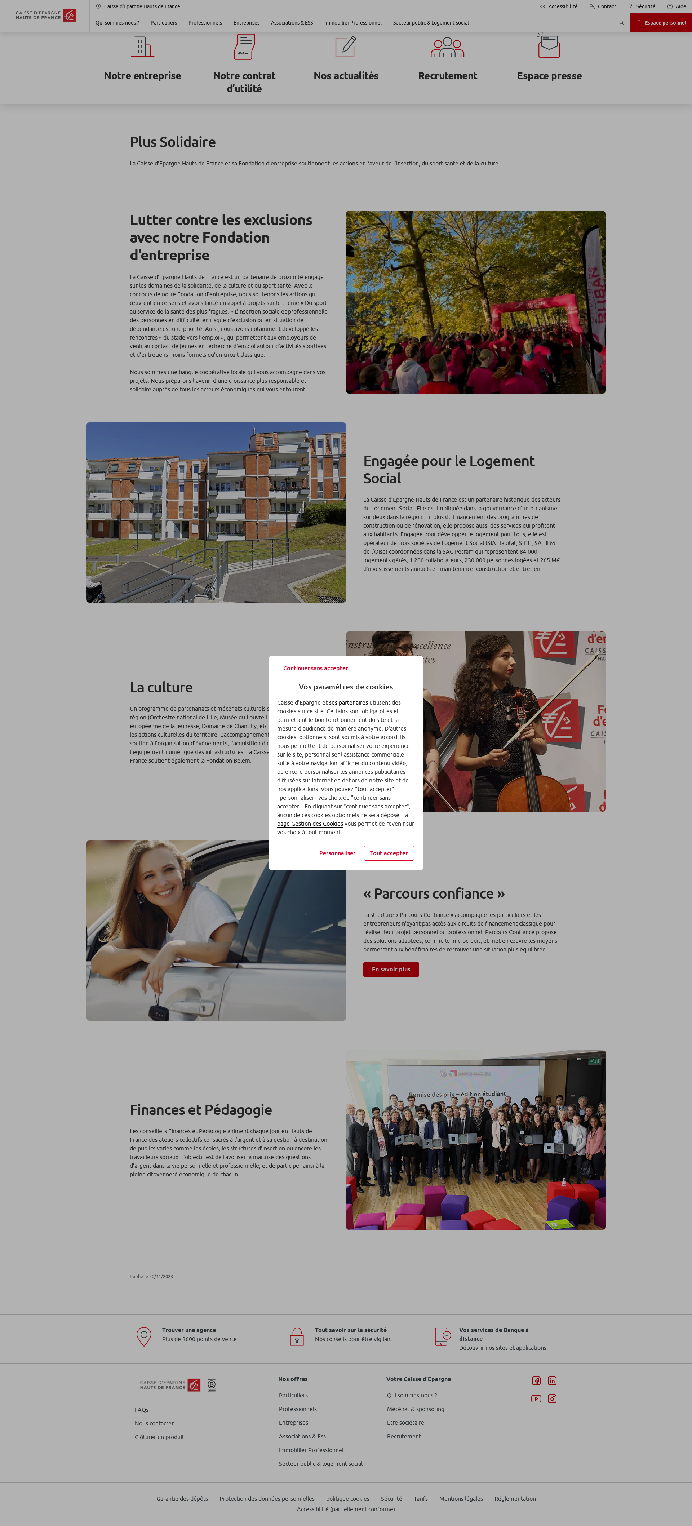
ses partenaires (348, 702)
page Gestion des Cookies (310, 823)
